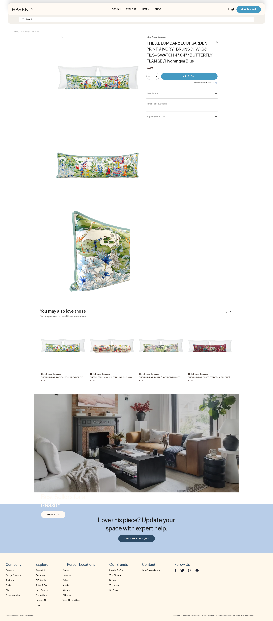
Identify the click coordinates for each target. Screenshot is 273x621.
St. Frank (113, 590)
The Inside (114, 585)
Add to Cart (189, 76)
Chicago (67, 595)
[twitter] (182, 570)
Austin (66, 585)
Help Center (42, 590)
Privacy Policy (195, 615)
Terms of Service (207, 615)
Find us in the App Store (181, 615)
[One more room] (156, 76)
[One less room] (149, 76)
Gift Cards (41, 580)
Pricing (9, 585)
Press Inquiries (13, 595)
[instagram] (189, 570)
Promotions (41, 595)
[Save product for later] (61, 39)
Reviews (10, 580)
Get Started (248, 9)
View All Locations (71, 600)
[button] (98, 78)
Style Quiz (41, 570)
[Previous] (226, 311)
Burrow (112, 580)
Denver (66, 570)
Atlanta (66, 590)
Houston (67, 575)
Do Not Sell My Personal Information (240, 615)
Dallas (65, 580)
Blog (8, 590)
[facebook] (175, 570)
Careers (10, 570)
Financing (40, 575)
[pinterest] (197, 570)
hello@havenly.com (151, 570)
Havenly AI (41, 600)
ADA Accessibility (220, 615)
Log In (231, 9)
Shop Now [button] (53, 514)
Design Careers (13, 575)
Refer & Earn (42, 585)
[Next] (230, 311)
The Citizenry (115, 575)
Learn (38, 605)
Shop (16, 32)
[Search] (23, 19)
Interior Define (116, 570)
